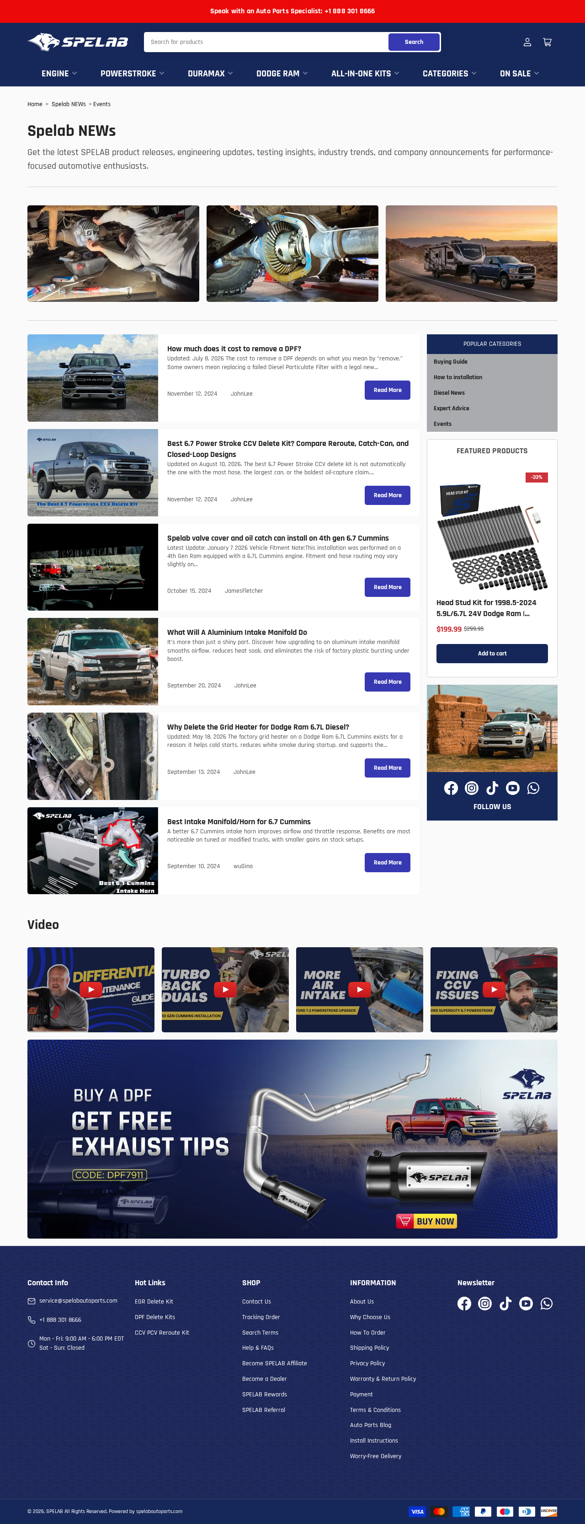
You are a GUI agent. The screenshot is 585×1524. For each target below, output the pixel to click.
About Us (362, 1302)
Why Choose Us (370, 1317)
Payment (361, 1394)
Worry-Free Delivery (375, 1456)
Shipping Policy (369, 1348)
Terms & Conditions (375, 1410)
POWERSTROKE (128, 74)
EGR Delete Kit (154, 1302)
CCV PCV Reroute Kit (162, 1333)
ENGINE (55, 74)
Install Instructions (374, 1441)
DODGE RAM (278, 74)
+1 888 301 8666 (60, 1320)
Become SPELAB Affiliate (274, 1363)
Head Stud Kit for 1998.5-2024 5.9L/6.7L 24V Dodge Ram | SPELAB (486, 613)
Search (414, 42)
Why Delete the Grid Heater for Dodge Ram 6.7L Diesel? (258, 727)
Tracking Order (261, 1317)
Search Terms (260, 1333)
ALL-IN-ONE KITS (361, 74)
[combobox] (292, 42)
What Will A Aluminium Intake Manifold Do (237, 632)
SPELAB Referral (263, 1410)
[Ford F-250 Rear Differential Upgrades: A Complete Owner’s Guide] (292, 253)
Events (102, 104)
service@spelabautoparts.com (78, 1301)
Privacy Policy (367, 1363)
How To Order (368, 1333)
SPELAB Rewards (264, 1394)
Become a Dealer (264, 1379)
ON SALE (515, 74)
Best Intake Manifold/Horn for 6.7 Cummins (239, 821)
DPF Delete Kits (155, 1317)
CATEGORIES (445, 74)
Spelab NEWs (69, 104)
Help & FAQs (258, 1348)
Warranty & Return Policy (383, 1379)
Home (35, 104)
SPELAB (54, 1511)
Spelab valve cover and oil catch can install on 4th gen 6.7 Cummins (278, 538)
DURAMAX (206, 74)
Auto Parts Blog (370, 1425)
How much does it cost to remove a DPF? (234, 348)
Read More (388, 390)
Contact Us (256, 1302)
